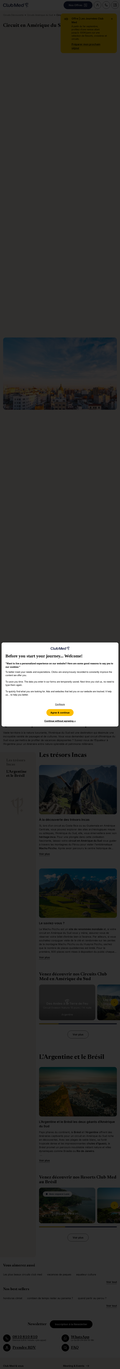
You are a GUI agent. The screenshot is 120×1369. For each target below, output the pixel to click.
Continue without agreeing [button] (60, 721)
